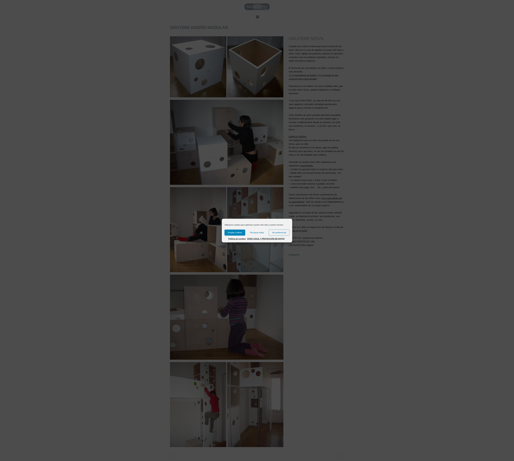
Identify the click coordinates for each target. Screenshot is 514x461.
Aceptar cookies (235, 232)
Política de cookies (237, 239)
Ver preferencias (279, 232)
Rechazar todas (257, 232)
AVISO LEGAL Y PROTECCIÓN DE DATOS (265, 239)
